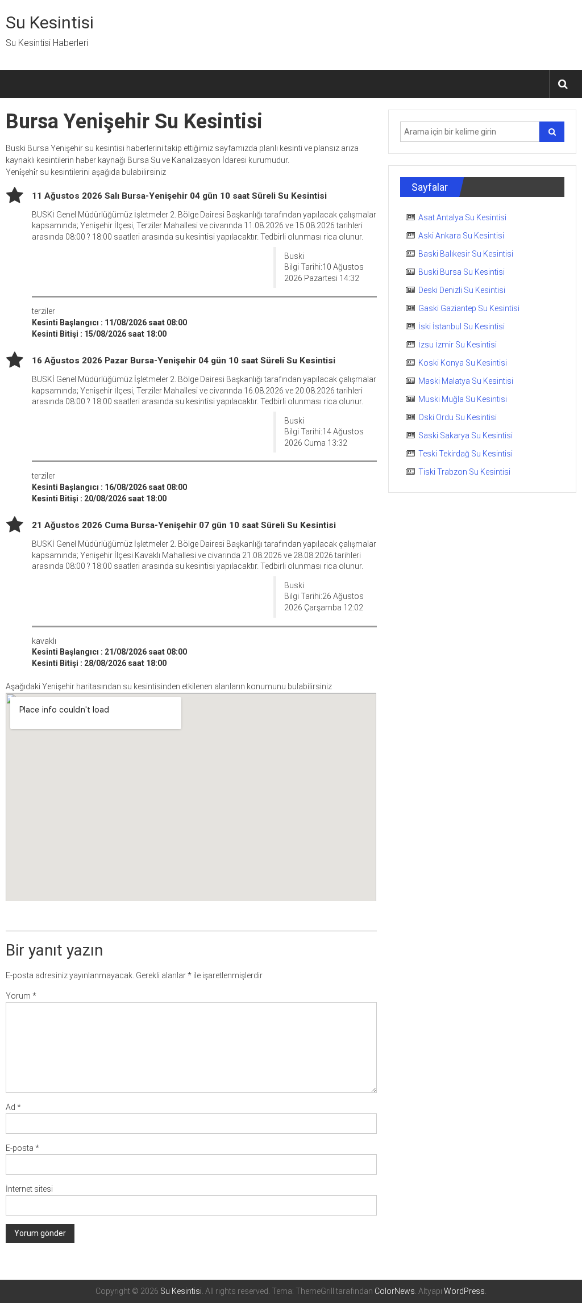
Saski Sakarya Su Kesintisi (465, 435)
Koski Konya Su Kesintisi (462, 362)
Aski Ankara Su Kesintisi (461, 235)
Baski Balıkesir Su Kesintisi (465, 253)
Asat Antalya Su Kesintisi (462, 217)
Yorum (21, 995)
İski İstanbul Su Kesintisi (461, 326)
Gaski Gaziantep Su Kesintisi (468, 308)
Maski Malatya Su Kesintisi (465, 381)
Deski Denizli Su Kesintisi (461, 290)
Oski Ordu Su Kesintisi (457, 417)
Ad (13, 1107)
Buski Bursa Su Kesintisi (461, 271)
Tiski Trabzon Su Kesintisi (464, 471)
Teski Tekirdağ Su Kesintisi (465, 453)
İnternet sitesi (29, 1188)
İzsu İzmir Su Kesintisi (457, 344)
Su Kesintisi (50, 22)
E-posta (22, 1148)
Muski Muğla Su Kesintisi (462, 399)
